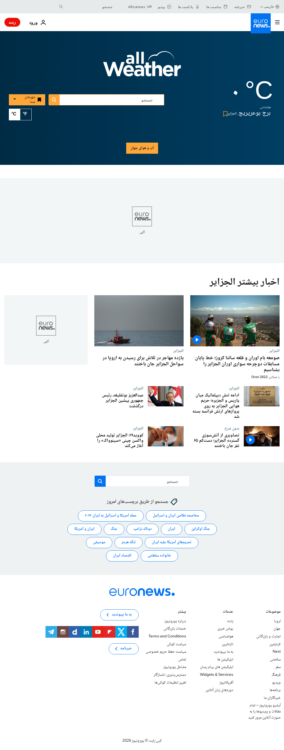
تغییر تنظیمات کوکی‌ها (170, 682)
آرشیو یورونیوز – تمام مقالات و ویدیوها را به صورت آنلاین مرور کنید (264, 711)
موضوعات (273, 612)
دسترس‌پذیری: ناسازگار (170, 675)
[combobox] (89, 6)
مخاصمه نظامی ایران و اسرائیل (176, 515)
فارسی (269, 6)
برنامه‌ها (275, 690)
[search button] (61, 6)
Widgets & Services (216, 675)
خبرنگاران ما (272, 697)
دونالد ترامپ (142, 529)
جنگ (114, 529)
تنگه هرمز (128, 542)
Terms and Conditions (167, 636)
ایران (171, 529)
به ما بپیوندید (223, 652)
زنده (12, 22)
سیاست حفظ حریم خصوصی (166, 652)
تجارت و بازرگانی (268, 636)
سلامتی (275, 659)
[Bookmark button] (224, 113)
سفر (278, 667)
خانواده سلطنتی (159, 555)
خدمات (228, 612)
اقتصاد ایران (122, 555)
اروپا (277, 621)
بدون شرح (231, 428)
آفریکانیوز (226, 682)
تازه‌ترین (227, 644)
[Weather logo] (142, 67)
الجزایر (274, 351)
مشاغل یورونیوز (174, 667)
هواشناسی (226, 636)
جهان (277, 628)
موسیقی (99, 542)
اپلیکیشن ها (225, 659)
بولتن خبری (225, 628)
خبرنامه (126, 648)
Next (277, 652)
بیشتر (182, 612)
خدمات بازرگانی (174, 628)
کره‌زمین (275, 644)
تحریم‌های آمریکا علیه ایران (171, 542)
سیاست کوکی (176, 644)
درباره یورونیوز (175, 621)
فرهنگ (276, 675)
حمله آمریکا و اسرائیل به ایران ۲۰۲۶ (111, 515)
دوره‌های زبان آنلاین (219, 690)
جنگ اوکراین (200, 529)
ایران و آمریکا (84, 529)
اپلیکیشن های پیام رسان (216, 667)
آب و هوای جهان (142, 148)
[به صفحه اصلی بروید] (261, 23)
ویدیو (276, 682)
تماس (182, 659)
